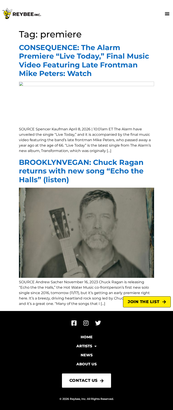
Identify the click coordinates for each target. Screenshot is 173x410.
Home (87, 337)
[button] (167, 13)
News (87, 355)
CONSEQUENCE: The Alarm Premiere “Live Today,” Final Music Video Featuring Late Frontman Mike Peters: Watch (84, 60)
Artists (84, 346)
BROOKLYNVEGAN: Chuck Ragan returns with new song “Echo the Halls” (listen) (81, 171)
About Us (86, 364)
